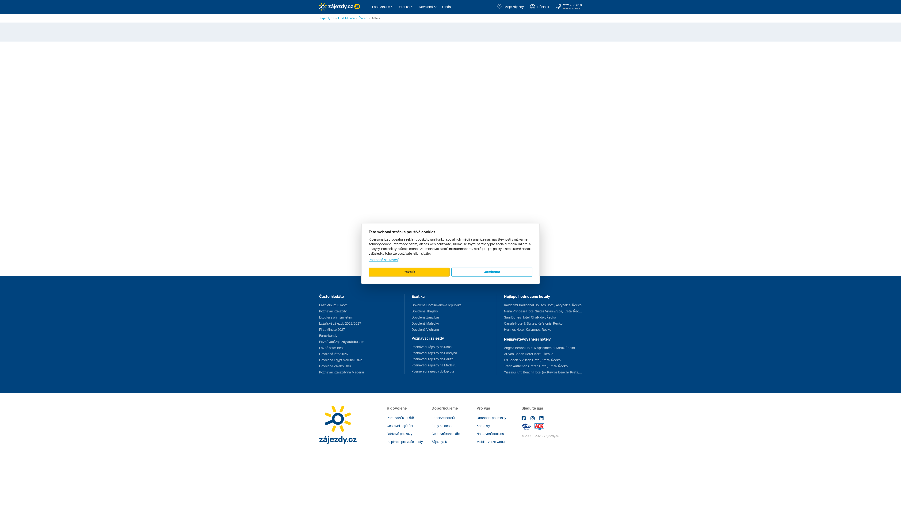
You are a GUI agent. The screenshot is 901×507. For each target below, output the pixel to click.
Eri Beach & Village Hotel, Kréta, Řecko (532, 360)
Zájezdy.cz (327, 18)
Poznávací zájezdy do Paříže (433, 359)
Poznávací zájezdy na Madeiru (341, 372)
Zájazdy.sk (439, 442)
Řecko (363, 18)
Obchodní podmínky (491, 418)
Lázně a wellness (331, 348)
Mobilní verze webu (491, 442)
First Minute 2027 (332, 329)
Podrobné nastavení (383, 260)
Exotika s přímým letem (336, 317)
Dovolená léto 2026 (333, 354)
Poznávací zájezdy (333, 311)
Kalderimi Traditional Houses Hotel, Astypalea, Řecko (542, 305)
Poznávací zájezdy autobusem (341, 342)
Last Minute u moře (333, 305)
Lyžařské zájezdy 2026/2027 (340, 323)
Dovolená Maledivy (425, 323)
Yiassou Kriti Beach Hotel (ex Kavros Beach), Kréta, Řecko (543, 372)
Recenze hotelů (443, 418)
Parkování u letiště (400, 418)
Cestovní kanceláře (445, 434)
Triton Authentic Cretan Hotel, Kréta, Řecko (536, 366)
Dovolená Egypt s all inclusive (340, 360)
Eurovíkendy (328, 336)
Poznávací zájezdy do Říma (432, 347)
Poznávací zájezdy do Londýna (434, 353)
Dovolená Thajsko (425, 311)
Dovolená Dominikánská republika (437, 305)
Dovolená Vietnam (425, 329)
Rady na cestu (442, 426)
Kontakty (483, 426)
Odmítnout (492, 272)
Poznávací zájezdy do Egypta (433, 371)
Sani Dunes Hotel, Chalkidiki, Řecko (530, 317)
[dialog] (450, 253)
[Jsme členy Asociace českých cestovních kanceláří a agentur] (528, 426)
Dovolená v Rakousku (335, 366)
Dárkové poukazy (399, 434)
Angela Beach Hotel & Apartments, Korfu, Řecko (539, 348)
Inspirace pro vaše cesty (405, 442)
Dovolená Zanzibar (425, 317)
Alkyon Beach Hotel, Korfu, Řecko (528, 354)
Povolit (409, 272)
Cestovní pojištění (400, 426)
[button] (382, 7)
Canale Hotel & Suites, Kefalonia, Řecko (533, 323)
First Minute (346, 18)
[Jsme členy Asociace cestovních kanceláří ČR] (539, 426)
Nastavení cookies (490, 434)
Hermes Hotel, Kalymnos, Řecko (527, 329)
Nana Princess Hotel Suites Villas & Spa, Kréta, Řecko (543, 311)
